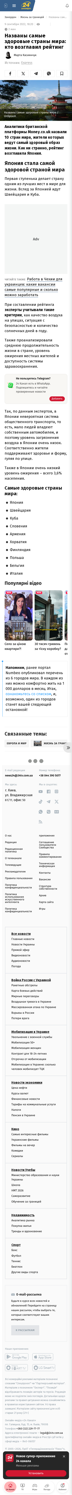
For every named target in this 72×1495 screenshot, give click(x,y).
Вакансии (45, 879)
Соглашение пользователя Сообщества (47, 845)
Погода (16, 966)
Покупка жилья (21, 1226)
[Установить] (36, 1465)
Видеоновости (20, 955)
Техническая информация (47, 865)
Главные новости (22, 939)
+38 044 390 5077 (50, 775)
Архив (42, 895)
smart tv (16, 1367)
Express (26, 63)
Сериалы (17, 1156)
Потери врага (20, 1018)
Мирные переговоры (25, 996)
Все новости (21, 933)
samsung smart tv (44, 1367)
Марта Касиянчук (25, 55)
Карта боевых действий (27, 990)
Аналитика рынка (23, 1220)
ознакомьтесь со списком (28, 694)
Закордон (11, 17)
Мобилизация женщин (26, 1048)
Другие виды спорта (24, 1272)
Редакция (11, 842)
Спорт (16, 1245)
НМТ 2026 (17, 1190)
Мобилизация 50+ (23, 1042)
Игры (42, 909)
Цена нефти (19, 1088)
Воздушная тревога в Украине (31, 1001)
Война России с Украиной (31, 980)
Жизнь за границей (32, 17)
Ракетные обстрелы (24, 985)
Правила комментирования (50, 855)
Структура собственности (48, 887)
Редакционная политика (14, 850)
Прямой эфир (20, 950)
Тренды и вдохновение (26, 1231)
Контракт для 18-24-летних (29, 1053)
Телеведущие (13, 865)
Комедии (17, 1150)
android (16, 1356)
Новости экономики (26, 1082)
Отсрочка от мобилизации (28, 1059)
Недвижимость (23, 1215)
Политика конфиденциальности (18, 886)
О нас (8, 835)
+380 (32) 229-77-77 (28, 1428)
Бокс (14, 1250)
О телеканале (13, 858)
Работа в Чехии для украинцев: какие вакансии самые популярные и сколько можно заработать (33, 287)
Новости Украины (23, 944)
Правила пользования (18, 878)
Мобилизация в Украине (30, 1032)
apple (44, 1356)
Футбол (16, 1255)
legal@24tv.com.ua (51, 1432)
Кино (15, 1129)
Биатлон (16, 1266)
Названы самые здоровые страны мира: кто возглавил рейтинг (57, 17)
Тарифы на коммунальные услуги (33, 1104)
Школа (15, 1185)
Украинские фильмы (25, 1139)
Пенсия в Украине (23, 1115)
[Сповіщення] (67, 5)
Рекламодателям (15, 871)
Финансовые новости (25, 1099)
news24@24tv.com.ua (19, 775)
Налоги (16, 1110)
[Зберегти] (61, 73)
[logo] (26, 6)
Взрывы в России (22, 1012)
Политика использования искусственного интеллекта (14, 898)
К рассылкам (25, 1330)
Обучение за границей (26, 1201)
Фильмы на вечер (23, 1145)
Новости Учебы (23, 1170)
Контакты (45, 873)
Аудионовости (20, 961)
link (40, 791)
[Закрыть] (64, 1456)
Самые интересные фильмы (29, 1134)
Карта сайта (46, 902)
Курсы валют (19, 1093)
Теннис (16, 1261)
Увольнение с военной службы (31, 1037)
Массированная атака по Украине (33, 1007)
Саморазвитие (20, 1196)
